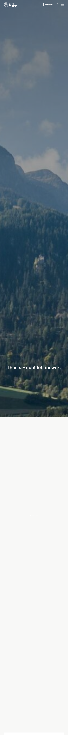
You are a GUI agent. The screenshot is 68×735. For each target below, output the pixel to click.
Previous (2, 367)
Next (65, 367)
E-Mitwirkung (49, 4)
